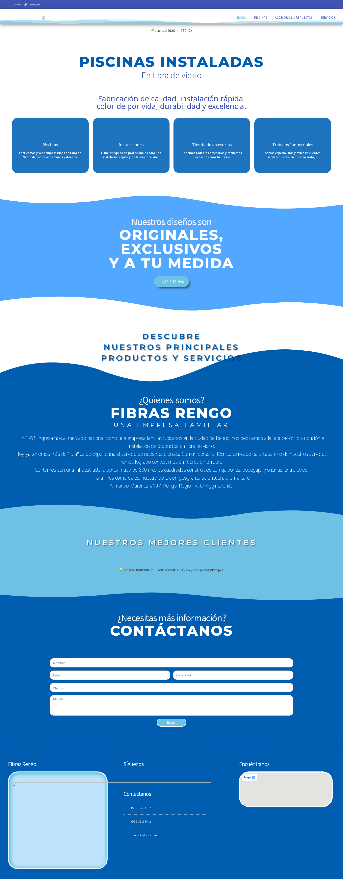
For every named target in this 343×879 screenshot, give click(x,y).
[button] (171, 281)
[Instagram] (312, 4)
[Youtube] (330, 4)
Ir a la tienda (211, 145)
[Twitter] (321, 4)
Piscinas (260, 17)
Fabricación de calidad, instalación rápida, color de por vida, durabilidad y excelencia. (171, 102)
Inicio (241, 17)
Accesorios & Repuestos (294, 17)
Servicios (328, 17)
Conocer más (131, 145)
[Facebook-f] (304, 4)
